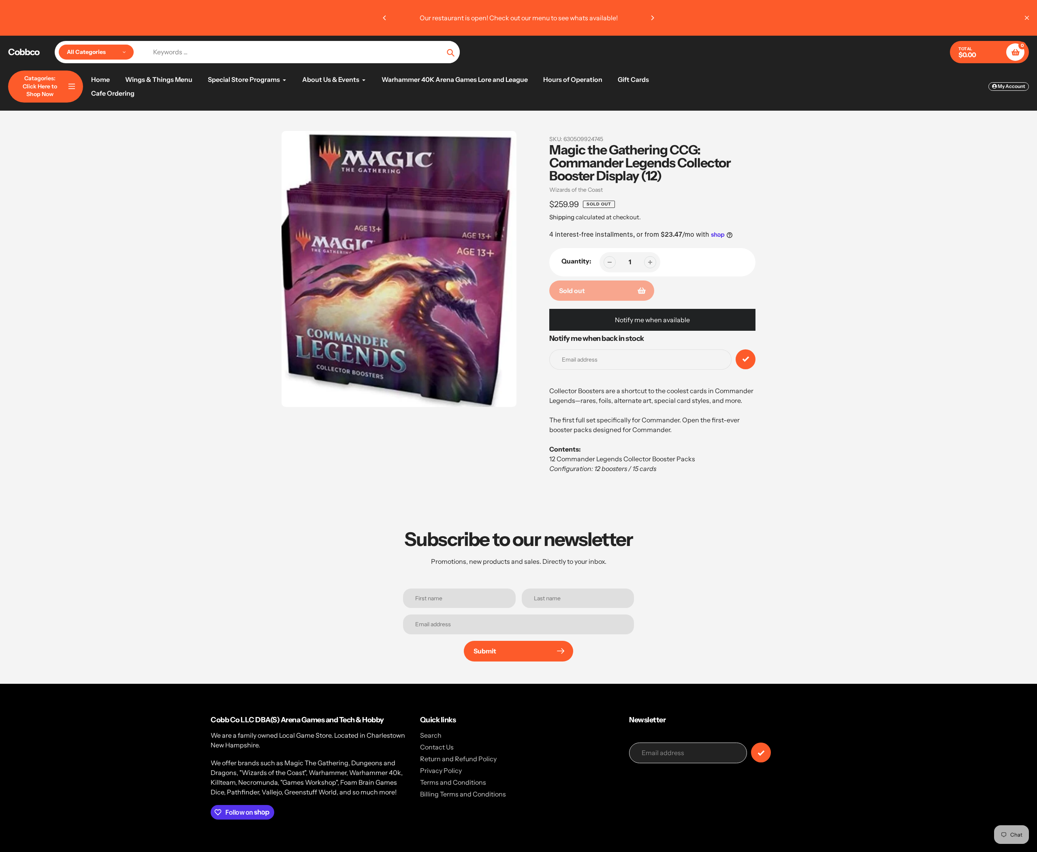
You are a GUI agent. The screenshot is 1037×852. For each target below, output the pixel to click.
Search (431, 735)
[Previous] (385, 18)
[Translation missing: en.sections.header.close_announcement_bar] (1027, 18)
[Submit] (761, 752)
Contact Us (437, 747)
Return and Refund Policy (458, 759)
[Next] (652, 18)
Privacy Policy (441, 770)
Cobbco (23, 52)
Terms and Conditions (453, 782)
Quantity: (576, 261)
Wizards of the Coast (576, 189)
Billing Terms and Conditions (463, 794)
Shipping (561, 217)
